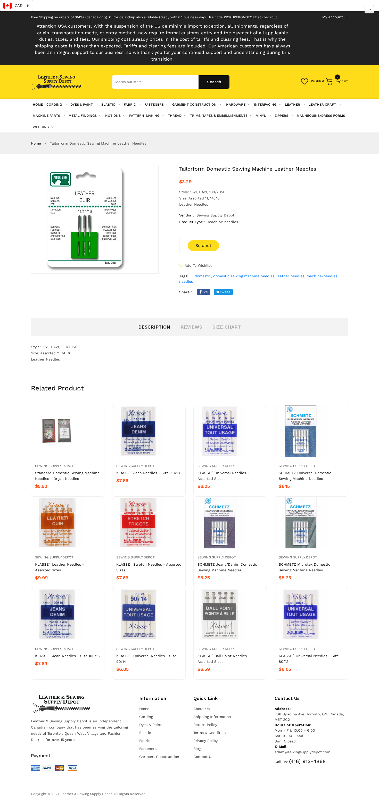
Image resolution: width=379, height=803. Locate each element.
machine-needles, (322, 276)
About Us (201, 709)
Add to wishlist (198, 265)
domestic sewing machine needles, (244, 276)
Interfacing (265, 104)
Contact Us (203, 757)
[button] (369, 9)
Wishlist (318, 81)
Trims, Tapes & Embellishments (219, 116)
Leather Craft (322, 104)
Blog (197, 749)
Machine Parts (46, 116)
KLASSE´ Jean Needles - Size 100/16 (67, 656)
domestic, (203, 276)
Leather (292, 104)
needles (186, 281)
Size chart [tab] (226, 327)
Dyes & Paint (81, 104)
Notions (113, 116)
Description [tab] (154, 327)
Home (36, 143)
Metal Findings (83, 116)
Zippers (281, 116)
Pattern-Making (144, 116)
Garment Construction (195, 104)
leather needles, (291, 276)
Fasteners (154, 104)
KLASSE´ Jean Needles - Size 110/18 (148, 473)
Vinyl (261, 116)
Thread (175, 116)
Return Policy (205, 725)
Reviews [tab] (191, 327)
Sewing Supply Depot (54, 466)
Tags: (183, 276)
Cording (54, 104)
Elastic (108, 104)
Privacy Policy (205, 741)
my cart (342, 80)
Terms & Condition (209, 733)
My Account (332, 17)
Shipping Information (212, 717)
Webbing (41, 127)
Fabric (130, 104)
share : (185, 292)
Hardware (235, 104)
